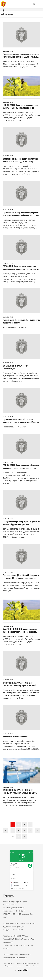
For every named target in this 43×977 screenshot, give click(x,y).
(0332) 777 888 (22, 936)
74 (18, 836)
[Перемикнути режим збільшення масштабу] (3, 10)
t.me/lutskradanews (19, 958)
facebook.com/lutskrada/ (21, 954)
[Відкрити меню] (2, 15)
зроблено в (19, 970)
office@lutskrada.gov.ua (15, 908)
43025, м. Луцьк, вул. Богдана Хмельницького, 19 (15, 904)
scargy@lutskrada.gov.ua (13, 929)
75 (24, 836)
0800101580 (30, 923)
